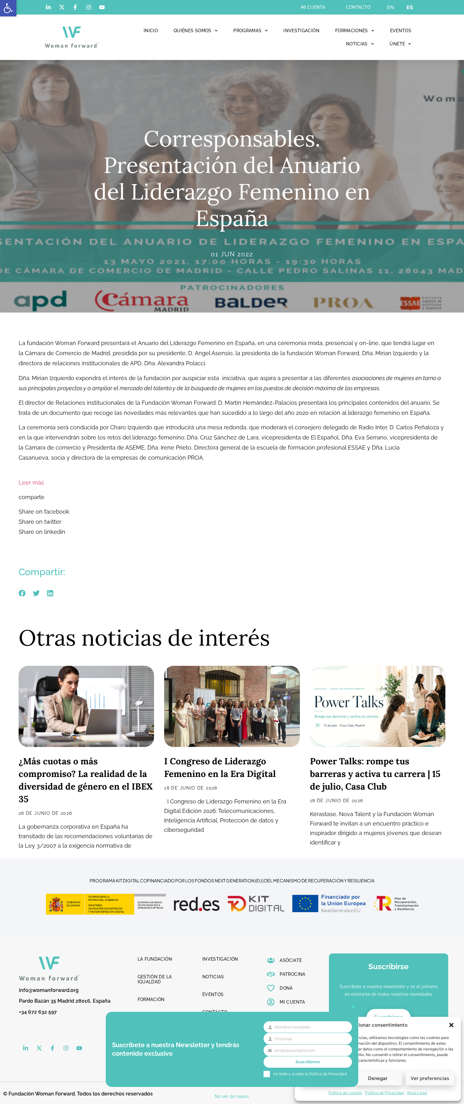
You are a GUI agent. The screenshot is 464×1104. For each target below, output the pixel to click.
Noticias (357, 43)
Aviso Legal (417, 1092)
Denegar (378, 1078)
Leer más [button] (31, 482)
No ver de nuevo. (232, 1096)
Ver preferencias (430, 1078)
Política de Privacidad (384, 1092)
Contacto (358, 7)
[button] (8, 8)
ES (410, 7)
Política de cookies (345, 1092)
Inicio (151, 30)
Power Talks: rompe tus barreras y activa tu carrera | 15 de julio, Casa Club (375, 773)
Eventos (400, 30)
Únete (397, 43)
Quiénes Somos (192, 30)
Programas (247, 30)
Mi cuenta (313, 7)
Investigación (301, 30)
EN (390, 7)
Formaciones (351, 30)
